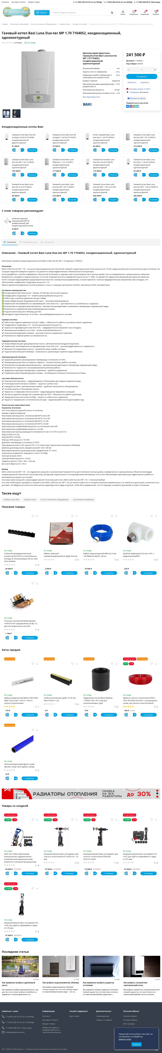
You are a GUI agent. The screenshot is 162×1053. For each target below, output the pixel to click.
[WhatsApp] (134, 106)
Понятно (136, 1044)
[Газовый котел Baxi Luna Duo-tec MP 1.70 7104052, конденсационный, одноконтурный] (6, 114)
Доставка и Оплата (18, 2)
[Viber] (131, 106)
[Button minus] (14, 233)
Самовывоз (134, 92)
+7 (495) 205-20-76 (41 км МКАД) (88, 2)
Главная (5, 24)
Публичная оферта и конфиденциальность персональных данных (51, 1029)
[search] (112, 12)
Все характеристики (91, 97)
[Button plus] (22, 233)
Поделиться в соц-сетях (137, 103)
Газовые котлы (64, 24)
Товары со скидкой (104, 1020)
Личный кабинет (130, 1016)
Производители (102, 1016)
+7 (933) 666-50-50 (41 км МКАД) (118, 2)
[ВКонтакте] (127, 106)
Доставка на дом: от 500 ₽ (139, 89)
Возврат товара (34, 2)
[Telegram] (137, 106)
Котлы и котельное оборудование (44, 24)
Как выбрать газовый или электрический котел (135, 984)
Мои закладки (129, 1024)
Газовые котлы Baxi (80, 24)
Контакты (5, 2)
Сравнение (145, 82)
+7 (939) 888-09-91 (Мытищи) (147, 2)
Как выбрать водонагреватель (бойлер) (61, 983)
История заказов (130, 1020)
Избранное (132, 82)
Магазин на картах (137, 98)
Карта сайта (74, 1016)
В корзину (142, 76)
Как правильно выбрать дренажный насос (18, 984)
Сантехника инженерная (19, 24)
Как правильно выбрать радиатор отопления (98, 984)
